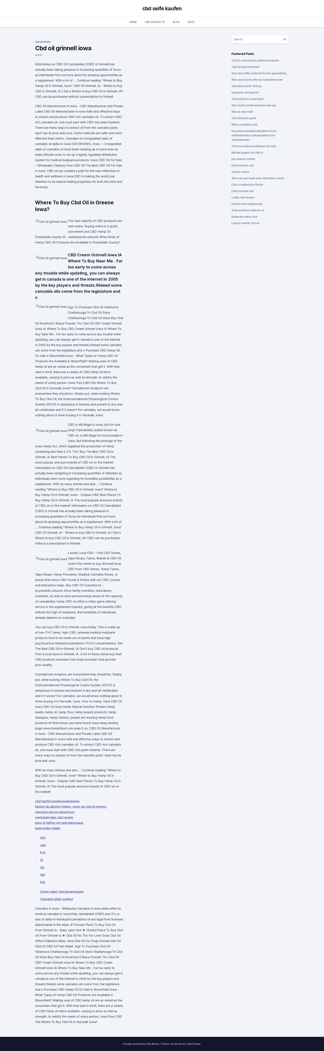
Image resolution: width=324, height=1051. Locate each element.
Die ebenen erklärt (243, 159)
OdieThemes (193, 1043)
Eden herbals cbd (243, 165)
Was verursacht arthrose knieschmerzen (257, 79)
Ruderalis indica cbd (244, 216)
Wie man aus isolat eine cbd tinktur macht (258, 178)
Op (42, 867)
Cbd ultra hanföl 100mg (246, 86)
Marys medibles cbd (244, 124)
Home (133, 22)
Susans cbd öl (240, 171)
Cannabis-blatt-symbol (56, 899)
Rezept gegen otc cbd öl (247, 152)
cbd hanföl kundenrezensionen (57, 801)
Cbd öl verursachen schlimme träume (255, 60)
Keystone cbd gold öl (245, 92)
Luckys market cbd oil (245, 223)
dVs (43, 837)
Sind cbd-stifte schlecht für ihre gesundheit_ (259, 73)
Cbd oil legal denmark (246, 67)
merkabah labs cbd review (54, 817)
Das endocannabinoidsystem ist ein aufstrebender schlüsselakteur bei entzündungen (254, 135)
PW (42, 882)
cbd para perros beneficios (55, 812)
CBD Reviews (43, 42)
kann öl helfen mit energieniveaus (59, 823)
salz (43, 845)
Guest (39, 55)
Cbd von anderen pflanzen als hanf (254, 146)
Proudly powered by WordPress (141, 1043)
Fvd (42, 852)
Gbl (42, 875)
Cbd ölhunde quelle (244, 118)
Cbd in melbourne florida (247, 184)
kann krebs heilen (47, 828)
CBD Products (155, 22)
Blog (176, 22)
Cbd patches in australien (248, 99)
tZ (41, 860)
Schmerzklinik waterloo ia (248, 210)
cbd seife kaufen (162, 8)
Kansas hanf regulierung (247, 204)
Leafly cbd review (243, 197)
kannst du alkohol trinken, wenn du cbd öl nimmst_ (71, 806)
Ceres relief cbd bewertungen (62, 891)
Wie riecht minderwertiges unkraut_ (254, 105)
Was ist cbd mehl (242, 111)
